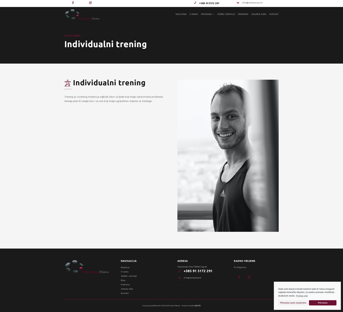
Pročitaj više (302, 296)
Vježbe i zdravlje (226, 14)
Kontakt (274, 14)
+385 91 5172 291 (198, 271)
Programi (206, 14)
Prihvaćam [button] (322, 303)
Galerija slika (258, 14)
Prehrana (243, 14)
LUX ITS (198, 305)
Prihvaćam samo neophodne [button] (293, 303)
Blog (123, 280)
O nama (194, 14)
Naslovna (181, 14)
